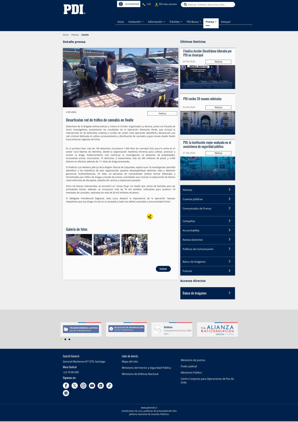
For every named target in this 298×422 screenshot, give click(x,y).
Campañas (189, 221)
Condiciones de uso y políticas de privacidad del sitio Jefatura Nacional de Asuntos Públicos (149, 412)
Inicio (121, 21)
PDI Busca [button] (193, 21)
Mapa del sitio (130, 361)
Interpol (225, 21)
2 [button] (65, 339)
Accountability (191, 230)
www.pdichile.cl (149, 407)
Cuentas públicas (193, 199)
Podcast (187, 271)
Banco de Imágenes (194, 261)
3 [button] (69, 339)
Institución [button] (135, 21)
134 (149, 4)
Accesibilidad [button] (132, 3)
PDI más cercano (168, 4)
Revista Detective (193, 239)
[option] (81, 330)
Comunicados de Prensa (197, 208)
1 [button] (61, 339)
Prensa (75, 34)
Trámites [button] (174, 21)
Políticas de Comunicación (198, 249)
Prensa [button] (210, 21)
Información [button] (155, 21)
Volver (163, 269)
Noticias (187, 190)
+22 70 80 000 (71, 372)
